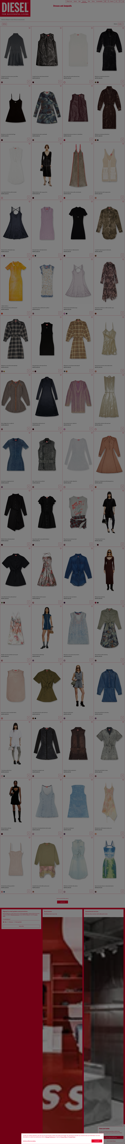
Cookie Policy (72, 1137)
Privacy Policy (64, 1137)
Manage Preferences (50, 1137)
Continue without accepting (29, 1141)
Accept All (96, 1141)
